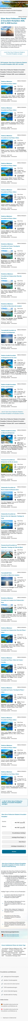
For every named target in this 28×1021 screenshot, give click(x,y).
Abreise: (4, 826)
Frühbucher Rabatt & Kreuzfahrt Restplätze (11, 10)
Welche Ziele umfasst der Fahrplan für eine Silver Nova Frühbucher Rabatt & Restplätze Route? (14, 910)
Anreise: (4, 821)
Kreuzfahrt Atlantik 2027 (12, 952)
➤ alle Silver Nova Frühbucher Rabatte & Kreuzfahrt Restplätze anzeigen (14, 53)
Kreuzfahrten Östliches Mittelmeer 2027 (12, 948)
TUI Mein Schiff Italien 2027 (16, 950)
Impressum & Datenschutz (9, 1017)
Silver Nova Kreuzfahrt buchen (11, 934)
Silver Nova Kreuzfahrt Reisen (7, 12)
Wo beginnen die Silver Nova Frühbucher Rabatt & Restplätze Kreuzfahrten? (12, 917)
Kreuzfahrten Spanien (7, 951)
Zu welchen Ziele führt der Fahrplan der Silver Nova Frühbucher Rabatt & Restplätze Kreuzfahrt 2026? (14, 896)
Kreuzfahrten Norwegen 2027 (13, 955)
